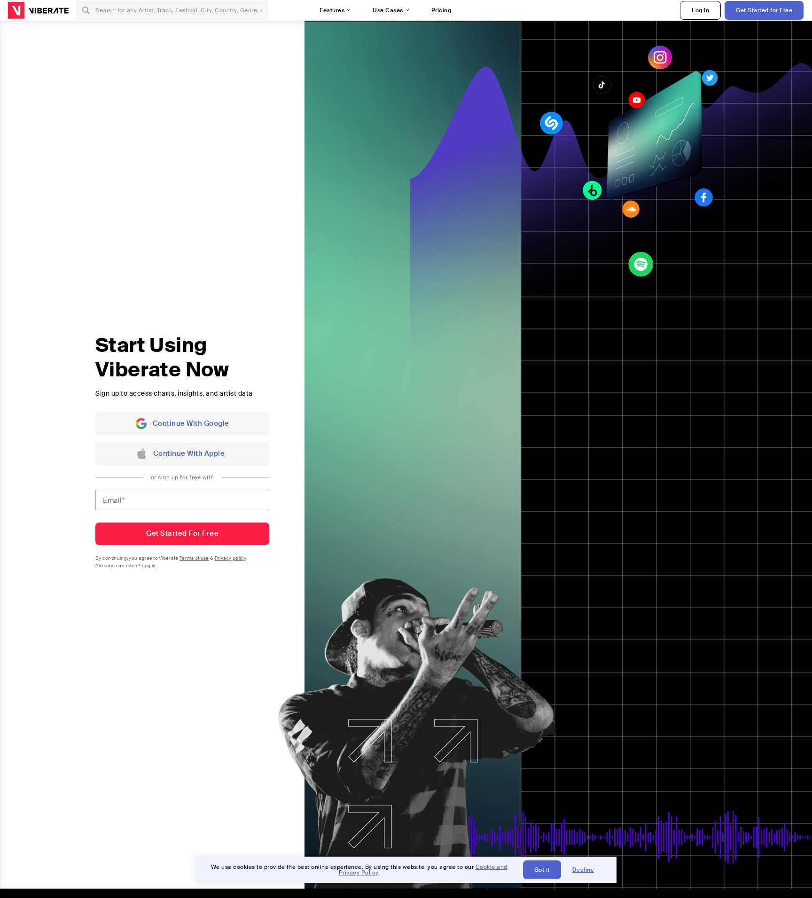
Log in (148, 565)
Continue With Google (191, 423)
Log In (700, 10)
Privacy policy (230, 558)
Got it (542, 870)
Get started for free (182, 533)
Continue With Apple (189, 453)
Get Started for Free (764, 10)
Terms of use (194, 558)
